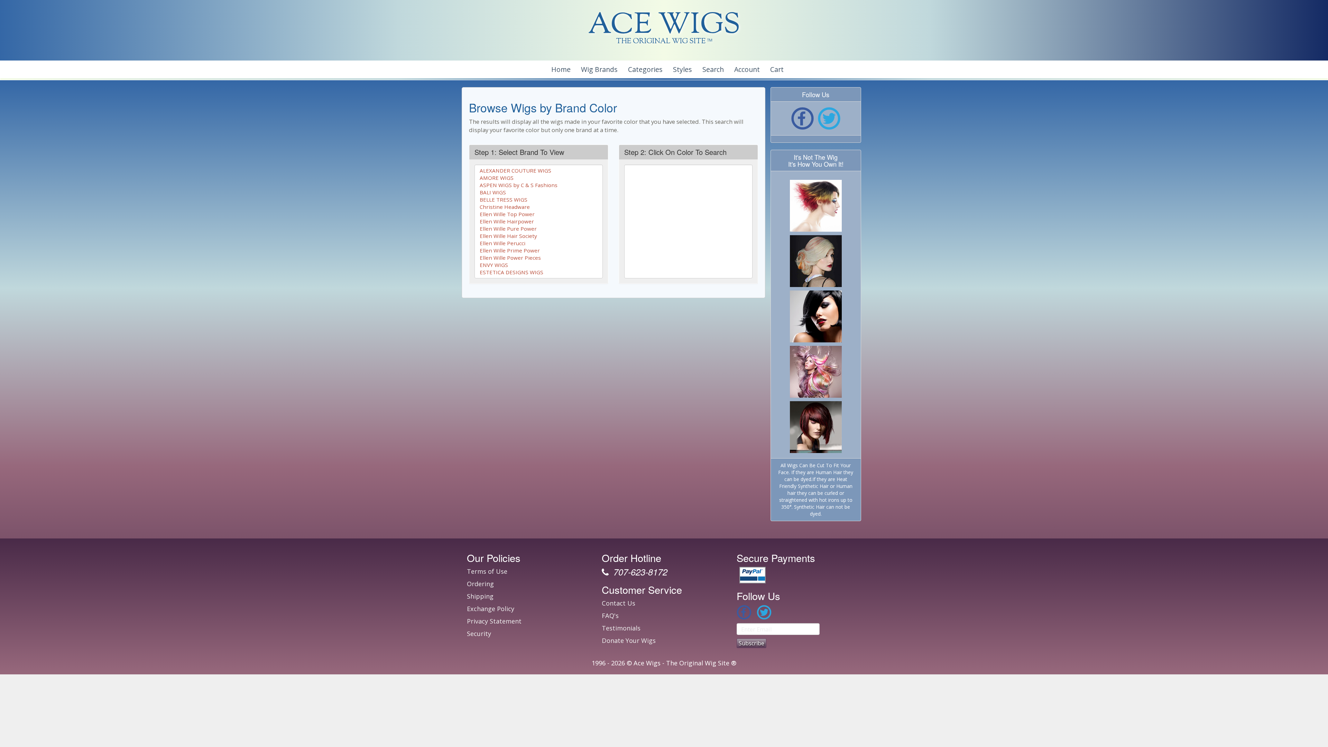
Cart (777, 69)
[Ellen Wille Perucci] (538, 243)
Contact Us (618, 603)
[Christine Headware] (538, 207)
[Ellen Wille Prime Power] (538, 250)
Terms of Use (487, 571)
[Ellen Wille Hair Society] (538, 236)
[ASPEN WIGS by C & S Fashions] (538, 185)
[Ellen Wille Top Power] (538, 214)
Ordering (480, 584)
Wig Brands (599, 69)
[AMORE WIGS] (538, 178)
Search (713, 69)
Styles (682, 69)
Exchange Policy (490, 609)
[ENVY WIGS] (538, 265)
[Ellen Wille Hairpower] (538, 221)
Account (747, 69)
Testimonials (621, 628)
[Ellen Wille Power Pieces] (538, 257)
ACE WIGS (664, 26)
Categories (645, 69)
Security (479, 633)
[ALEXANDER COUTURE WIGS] (538, 170)
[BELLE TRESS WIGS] (538, 199)
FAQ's (610, 615)
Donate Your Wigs (629, 640)
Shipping (480, 596)
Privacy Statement (494, 621)
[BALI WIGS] (538, 192)
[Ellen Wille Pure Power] (538, 228)
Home (561, 69)
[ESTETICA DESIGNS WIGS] (538, 272)
